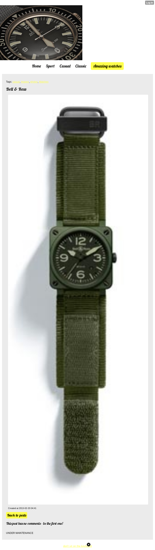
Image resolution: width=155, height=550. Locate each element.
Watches (43, 81)
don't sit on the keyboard (77, 546)
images (25, 81)
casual (16, 81)
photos (34, 81)
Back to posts (16, 515)
